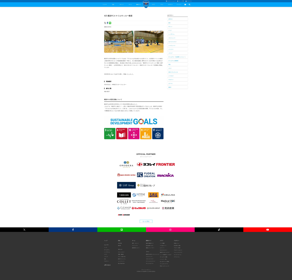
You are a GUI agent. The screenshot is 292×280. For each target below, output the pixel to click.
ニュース (105, 4)
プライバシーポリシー (146, 269)
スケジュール (135, 245)
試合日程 (120, 243)
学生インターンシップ (164, 266)
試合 (113, 4)
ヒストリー (162, 247)
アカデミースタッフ (178, 250)
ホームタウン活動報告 (173, 60)
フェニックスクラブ (178, 252)
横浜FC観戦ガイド (150, 243)
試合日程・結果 (177, 245)
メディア (170, 53)
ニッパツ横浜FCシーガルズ (165, 254)
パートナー (178, 4)
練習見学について (135, 247)
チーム (130, 4)
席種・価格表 (121, 254)
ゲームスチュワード (164, 263)
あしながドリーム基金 (164, 261)
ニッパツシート (121, 261)
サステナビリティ (163, 250)
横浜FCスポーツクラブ (164, 252)
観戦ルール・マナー (150, 247)
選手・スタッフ (135, 243)
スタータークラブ (172, 41)
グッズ (169, 30)
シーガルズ (170, 75)
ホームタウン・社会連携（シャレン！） (177, 56)
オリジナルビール (149, 263)
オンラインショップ (171, 1)
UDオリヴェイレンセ (173, 72)
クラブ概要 (162, 243)
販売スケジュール (121, 258)
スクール (170, 83)
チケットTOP (181, 1)
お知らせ (170, 19)
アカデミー (170, 4)
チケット (122, 4)
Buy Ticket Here (121, 263)
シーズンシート (171, 45)
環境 (169, 64)
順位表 (119, 245)
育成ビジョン (176, 243)
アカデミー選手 (177, 247)
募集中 (169, 87)
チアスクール (176, 256)
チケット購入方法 (121, 256)
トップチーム (171, 34)
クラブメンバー (171, 38)
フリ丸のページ (163, 245)
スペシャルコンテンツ (150, 261)
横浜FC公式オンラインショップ (152, 254)
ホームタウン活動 (163, 256)
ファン (161, 4)
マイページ (189, 1)
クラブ (153, 4)
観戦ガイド (138, 4)
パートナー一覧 (163, 259)
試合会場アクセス (149, 245)
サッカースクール (177, 254)
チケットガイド (121, 252)
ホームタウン (107, 249)
